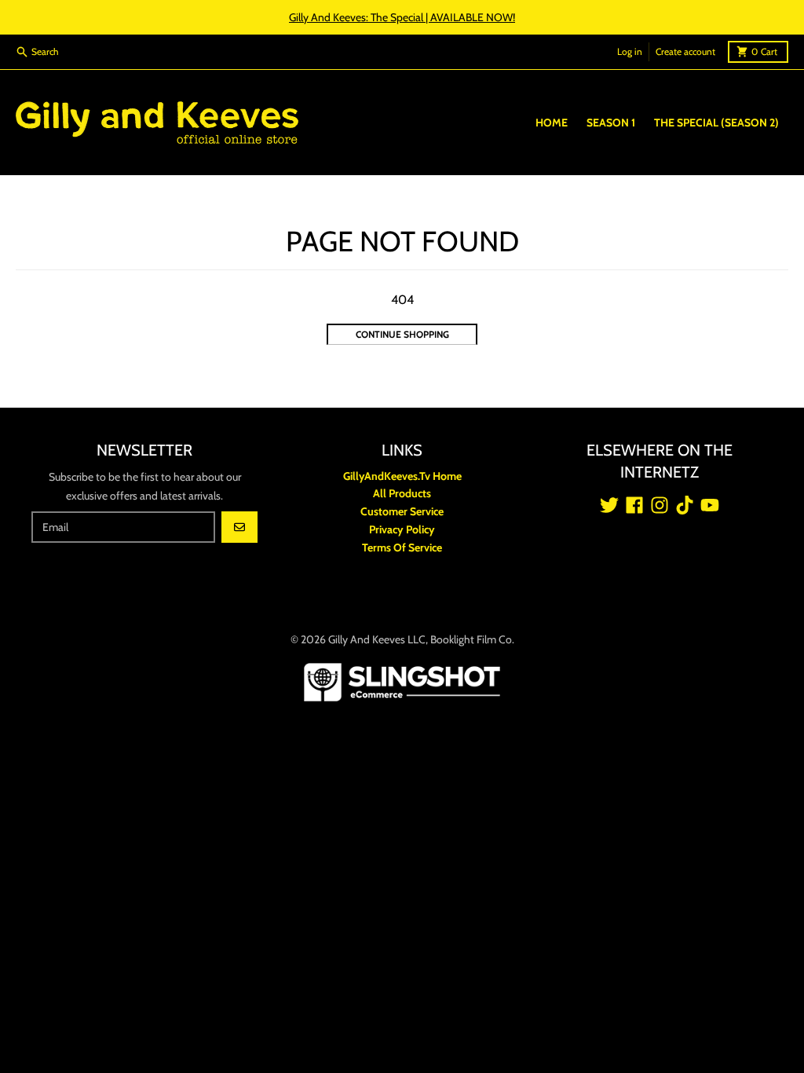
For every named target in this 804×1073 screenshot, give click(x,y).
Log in (629, 51)
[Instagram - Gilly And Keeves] (659, 505)
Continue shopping (402, 334)
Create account (685, 51)
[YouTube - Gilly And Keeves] (709, 505)
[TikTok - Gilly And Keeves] (684, 505)
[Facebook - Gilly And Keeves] (634, 505)
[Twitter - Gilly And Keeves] (609, 505)
